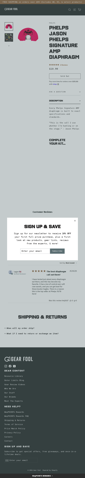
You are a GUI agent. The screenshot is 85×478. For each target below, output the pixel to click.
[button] (42, 476)
